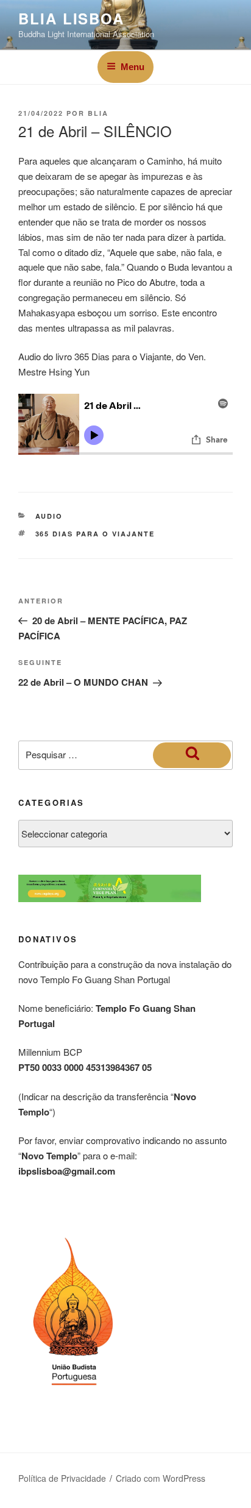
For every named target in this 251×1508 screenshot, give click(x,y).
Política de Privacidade (62, 1478)
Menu (132, 67)
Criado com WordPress (160, 1478)
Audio (49, 516)
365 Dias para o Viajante (95, 533)
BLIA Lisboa (71, 18)
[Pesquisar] (192, 755)
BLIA (98, 113)
